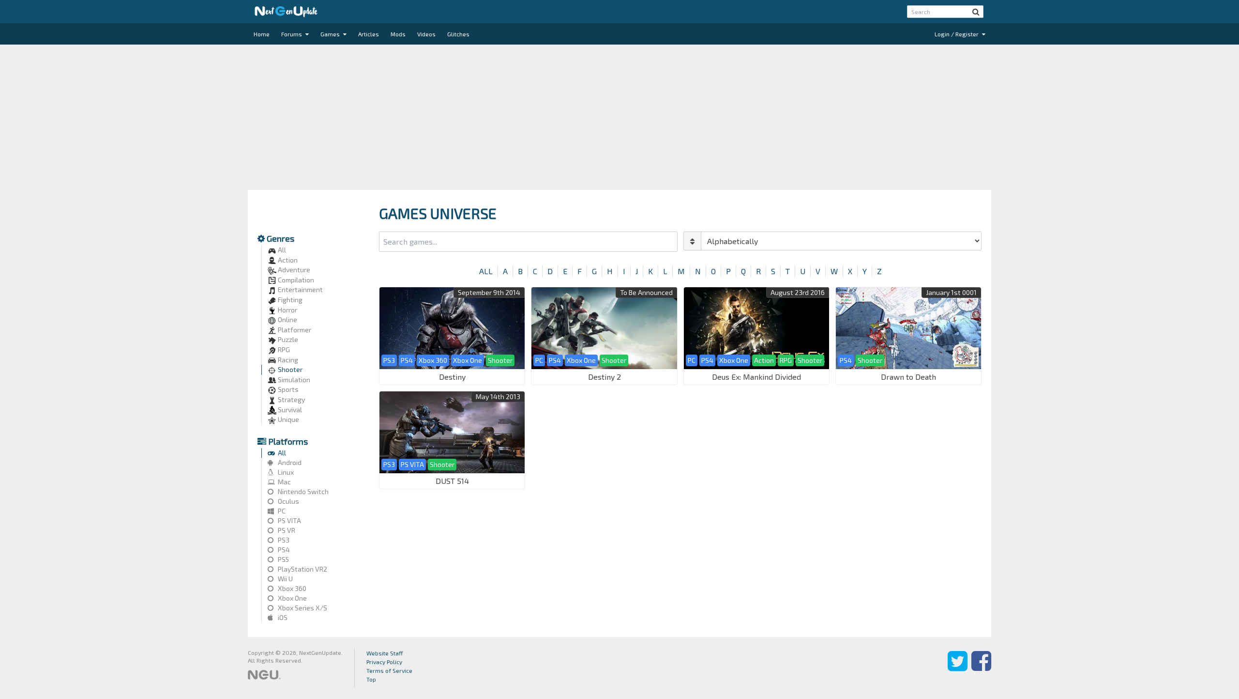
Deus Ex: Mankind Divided (756, 376)
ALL (486, 271)
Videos (426, 34)
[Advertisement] (619, 117)
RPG (283, 349)
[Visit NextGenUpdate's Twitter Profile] (957, 668)
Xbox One (291, 598)
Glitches (458, 34)
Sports (287, 389)
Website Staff (384, 653)
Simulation (293, 379)
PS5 (282, 559)
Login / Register (957, 34)
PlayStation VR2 (301, 569)
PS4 (283, 549)
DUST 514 (452, 480)
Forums (292, 34)
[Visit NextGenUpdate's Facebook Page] (981, 668)
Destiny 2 (604, 376)
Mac (283, 482)
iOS (281, 617)
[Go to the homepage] (286, 11)
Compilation (295, 280)
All (281, 250)
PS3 (282, 540)
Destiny (452, 376)
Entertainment (299, 289)
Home (262, 34)
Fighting (289, 299)
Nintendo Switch (302, 491)
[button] (976, 11)
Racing (287, 360)
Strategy (290, 399)
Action (287, 260)
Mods (398, 34)
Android (289, 462)
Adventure (293, 269)
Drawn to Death (908, 376)
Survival (289, 409)
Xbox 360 (291, 588)
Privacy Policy (384, 661)
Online (286, 319)
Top (371, 679)
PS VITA (288, 520)
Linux (285, 472)
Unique (287, 419)
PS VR (285, 530)
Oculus (287, 501)
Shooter (289, 369)
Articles (368, 34)
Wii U (284, 579)
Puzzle (287, 339)
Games (330, 34)
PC (281, 511)
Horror (286, 310)
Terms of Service (389, 670)
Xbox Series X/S (301, 608)
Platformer (293, 330)
